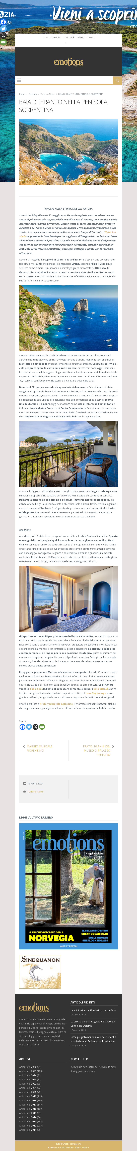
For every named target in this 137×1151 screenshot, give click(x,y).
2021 (33, 1087)
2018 (33, 1100)
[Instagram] (71, 43)
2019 (33, 1096)
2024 (33, 1075)
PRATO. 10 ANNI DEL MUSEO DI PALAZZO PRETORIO (96, 750)
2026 (33, 1066)
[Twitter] (29, 727)
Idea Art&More (82, 1147)
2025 (33, 1071)
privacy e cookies (85, 37)
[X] (35, 727)
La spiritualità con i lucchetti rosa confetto (93, 1010)
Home (45, 37)
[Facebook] (65, 43)
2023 (33, 1079)
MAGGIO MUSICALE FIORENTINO (39, 748)
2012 (33, 1125)
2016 (33, 1108)
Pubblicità (69, 37)
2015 (33, 1113)
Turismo (33, 94)
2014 (33, 1117)
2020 (33, 1092)
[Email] (42, 727)
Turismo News (47, 94)
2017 (33, 1104)
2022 (33, 1083)
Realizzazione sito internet (60, 1147)
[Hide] (1, 48)
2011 (33, 1129)
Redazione (55, 37)
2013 (33, 1121)
